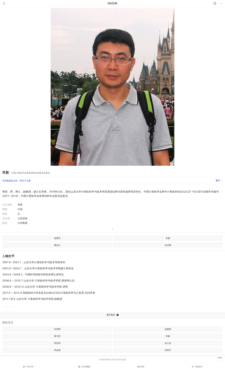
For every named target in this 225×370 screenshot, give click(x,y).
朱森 (168, 238)
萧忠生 (57, 245)
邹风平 (168, 350)
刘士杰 (168, 343)
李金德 (57, 350)
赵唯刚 (168, 329)
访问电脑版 (85, 366)
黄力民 (57, 336)
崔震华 (57, 238)
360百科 (112, 3)
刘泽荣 (168, 245)
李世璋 (57, 343)
